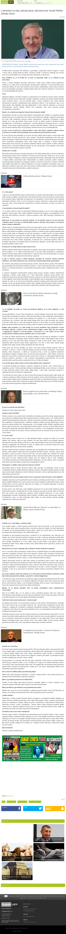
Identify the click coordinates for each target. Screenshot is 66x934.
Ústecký (35, 896)
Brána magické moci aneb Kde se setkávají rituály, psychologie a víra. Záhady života (42, 392)
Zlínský (44, 898)
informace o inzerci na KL (29, 922)
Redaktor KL (10, 796)
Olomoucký (30, 898)
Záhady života (11, 801)
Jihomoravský (23, 898)
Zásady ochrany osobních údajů (12, 928)
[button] (24, 3)
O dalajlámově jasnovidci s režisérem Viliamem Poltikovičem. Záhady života (41, 631)
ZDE (7, 268)
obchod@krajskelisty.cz (29, 916)
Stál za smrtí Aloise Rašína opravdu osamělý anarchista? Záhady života (40, 294)
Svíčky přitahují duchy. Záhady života (37, 176)
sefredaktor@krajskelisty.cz (30, 909)
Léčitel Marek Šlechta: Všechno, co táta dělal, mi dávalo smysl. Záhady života (41, 508)
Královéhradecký (47, 896)
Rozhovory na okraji (35, 801)
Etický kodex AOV (24, 928)
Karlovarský (29, 896)
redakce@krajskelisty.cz (29, 911)
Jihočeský (17, 896)
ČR (2, 896)
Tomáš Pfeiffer (22, 801)
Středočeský (11, 896)
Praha (6, 896)
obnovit (51, 2)
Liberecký (40, 896)
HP (3, 801)
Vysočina (61, 896)
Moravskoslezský (38, 898)
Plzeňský (23, 896)
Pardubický (55, 896)
